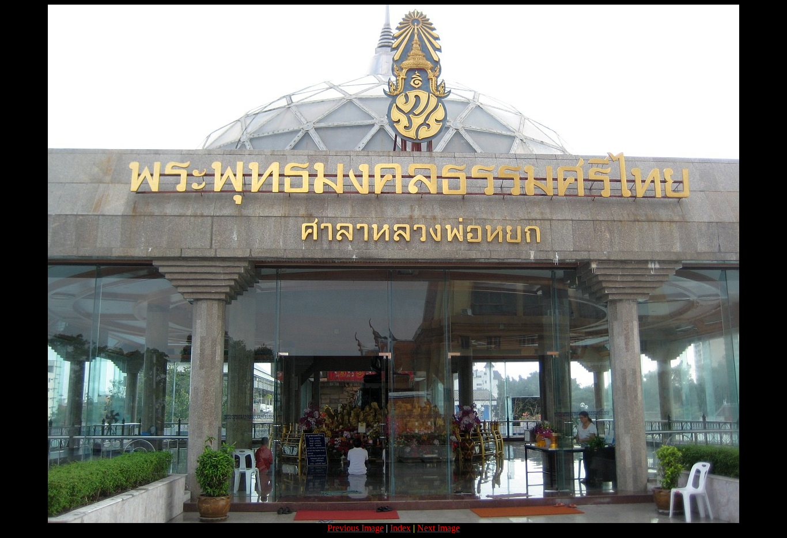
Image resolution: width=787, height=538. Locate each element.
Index (400, 528)
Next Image (438, 528)
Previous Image (355, 528)
